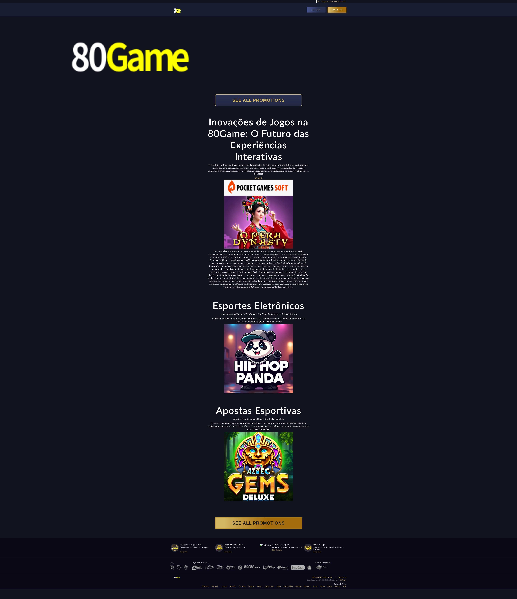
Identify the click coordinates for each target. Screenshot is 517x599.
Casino (298, 586)
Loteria (224, 586)
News (322, 586)
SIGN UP (337, 9)
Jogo (279, 586)
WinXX (258, 178)
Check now (228, 552)
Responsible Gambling (322, 577)
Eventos (251, 586)
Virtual (215, 586)
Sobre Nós (288, 586)
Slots (329, 586)
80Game (343, 580)
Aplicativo (269, 586)
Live (315, 586)
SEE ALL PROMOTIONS (258, 100)
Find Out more (277, 550)
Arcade (242, 586)
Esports (307, 586)
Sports (337, 586)
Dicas (259, 586)
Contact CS (183, 552)
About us (342, 577)
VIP (344, 586)
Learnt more (317, 552)
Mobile (233, 586)
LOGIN (316, 9)
